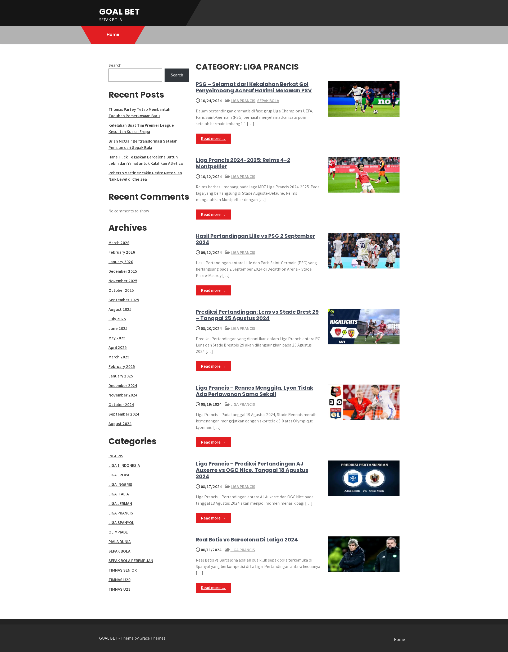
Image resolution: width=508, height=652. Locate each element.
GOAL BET (119, 11)
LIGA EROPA (118, 475)
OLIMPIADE (118, 532)
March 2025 (118, 357)
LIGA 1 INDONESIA (124, 465)
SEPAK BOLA (268, 100)
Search (114, 65)
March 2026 (118, 242)
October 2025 (121, 290)
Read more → (213, 138)
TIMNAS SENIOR (122, 570)
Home (113, 34)
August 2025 (119, 309)
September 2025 (123, 300)
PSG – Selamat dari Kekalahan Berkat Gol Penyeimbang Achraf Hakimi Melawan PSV (254, 87)
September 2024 (123, 414)
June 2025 (118, 328)
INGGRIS (115, 456)
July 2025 (117, 319)
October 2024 (121, 404)
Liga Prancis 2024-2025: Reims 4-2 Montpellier (243, 163)
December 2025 (122, 271)
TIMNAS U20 (119, 579)
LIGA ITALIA (118, 494)
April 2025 (117, 347)
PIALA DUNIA (119, 541)
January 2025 (120, 376)
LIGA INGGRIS (120, 484)
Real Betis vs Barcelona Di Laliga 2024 (247, 539)
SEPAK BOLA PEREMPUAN (130, 560)
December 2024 (122, 385)
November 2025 (122, 281)
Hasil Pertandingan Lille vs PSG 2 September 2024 (255, 239)
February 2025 (121, 366)
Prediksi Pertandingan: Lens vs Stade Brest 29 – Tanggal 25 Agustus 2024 (257, 315)
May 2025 (116, 338)
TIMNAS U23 (119, 589)
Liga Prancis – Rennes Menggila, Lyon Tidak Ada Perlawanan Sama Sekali (254, 391)
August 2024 (119, 423)
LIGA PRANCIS (243, 100)
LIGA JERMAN (120, 503)
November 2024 (122, 395)
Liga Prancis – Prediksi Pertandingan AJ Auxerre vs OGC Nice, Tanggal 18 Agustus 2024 (252, 470)
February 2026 (121, 252)
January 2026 (120, 262)
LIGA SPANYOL (121, 522)
